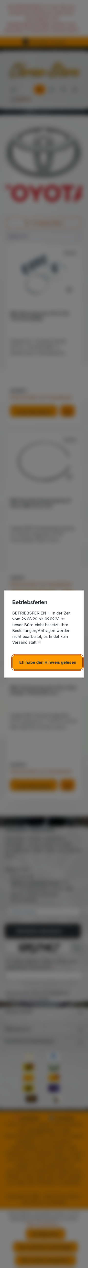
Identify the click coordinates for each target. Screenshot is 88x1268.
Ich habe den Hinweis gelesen (47, 662)
